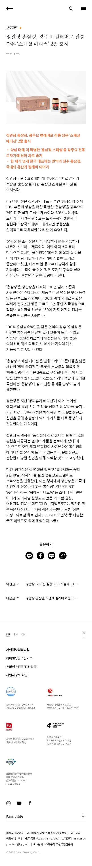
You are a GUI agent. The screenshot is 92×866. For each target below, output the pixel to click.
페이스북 (30, 803)
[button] (83, 8)
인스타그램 (8, 803)
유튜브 (19, 803)
